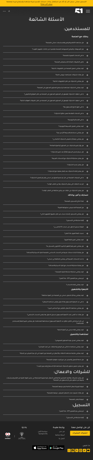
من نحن (62, 432)
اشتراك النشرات (80, 433)
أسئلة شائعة (60, 435)
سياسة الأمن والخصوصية (42, 433)
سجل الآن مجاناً (46, 4)
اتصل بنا (62, 439)
